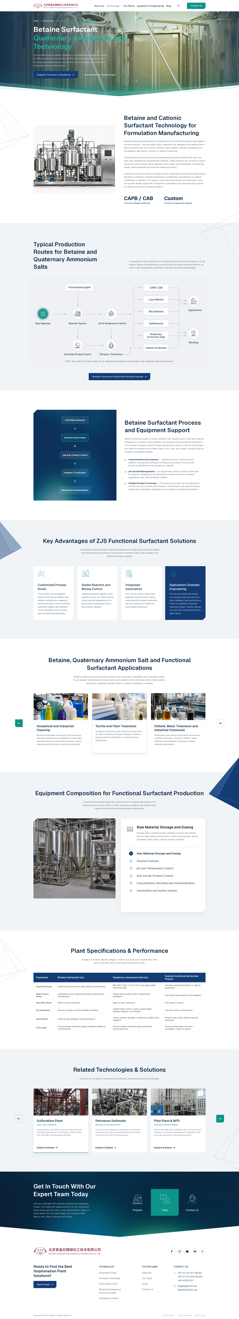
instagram (179, 1251)
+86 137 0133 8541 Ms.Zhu (190, 1276)
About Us (99, 5)
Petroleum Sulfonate (109, 1278)
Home (36, 21)
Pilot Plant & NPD (108, 1283)
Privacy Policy (168, 1315)
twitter (202, 1251)
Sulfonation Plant (107, 1272)
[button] (220, 723)
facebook (172, 1251)
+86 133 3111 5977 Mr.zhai (190, 1273)
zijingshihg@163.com (187, 1286)
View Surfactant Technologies (100, 74)
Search (178, 6)
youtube (187, 1251)
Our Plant (147, 1278)
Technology (113, 5)
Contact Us (196, 5)
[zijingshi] (55, 6)
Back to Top (200, 1315)
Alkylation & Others (109, 1298)
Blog (168, 5)
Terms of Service (185, 1315)
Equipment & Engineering (150, 5)
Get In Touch (43, 1284)
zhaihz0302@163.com (187, 1290)
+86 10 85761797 (185, 1280)
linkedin (195, 1251)
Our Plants (129, 5)
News (145, 1283)
